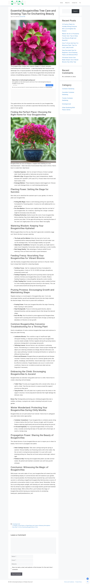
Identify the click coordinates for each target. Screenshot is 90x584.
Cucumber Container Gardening (68, 93)
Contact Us (74, 2)
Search (75, 11)
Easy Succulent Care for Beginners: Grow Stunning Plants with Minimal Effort (70, 52)
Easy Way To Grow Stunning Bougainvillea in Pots (25, 527)
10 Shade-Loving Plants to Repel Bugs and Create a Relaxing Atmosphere (31, 525)
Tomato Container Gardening (67, 99)
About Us (67, 2)
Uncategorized (16, 524)
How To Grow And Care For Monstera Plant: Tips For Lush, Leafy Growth (70, 45)
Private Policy (78, 581)
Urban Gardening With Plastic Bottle (68, 108)
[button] (80, 3)
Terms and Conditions (69, 581)
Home (61, 2)
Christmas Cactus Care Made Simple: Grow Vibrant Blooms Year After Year (70, 60)
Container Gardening (68, 88)
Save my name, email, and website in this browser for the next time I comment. (32, 568)
